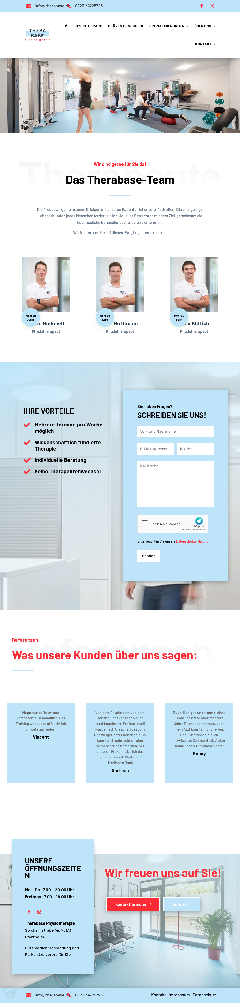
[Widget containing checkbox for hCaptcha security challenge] (172, 524)
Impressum (179, 994)
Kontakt (158, 994)
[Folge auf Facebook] (201, 6)
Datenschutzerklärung (192, 541)
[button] (10, 992)
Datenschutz (204, 994)
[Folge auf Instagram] (212, 6)
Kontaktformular (130, 904)
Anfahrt (179, 904)
